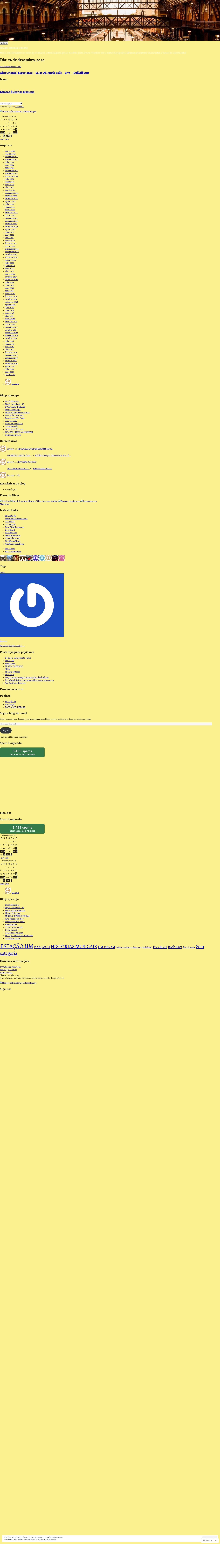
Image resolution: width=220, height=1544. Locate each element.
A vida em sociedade (14, 423)
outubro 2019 (11, 276)
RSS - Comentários (13, 551)
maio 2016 (9, 346)
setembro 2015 (11, 363)
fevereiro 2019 (11, 296)
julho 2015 (9, 369)
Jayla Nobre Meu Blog (14, 415)
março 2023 (10, 190)
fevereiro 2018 (11, 321)
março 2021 (10, 240)
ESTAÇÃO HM (16, 946)
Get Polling (10, 521)
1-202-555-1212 (6, 972)
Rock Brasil (10, 530)
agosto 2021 (10, 229)
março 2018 (10, 318)
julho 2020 (9, 262)
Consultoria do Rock (14, 429)
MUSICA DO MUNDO (14, 666)
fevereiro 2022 (11, 212)
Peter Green (10, 663)
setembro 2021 (11, 226)
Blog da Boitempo (12, 409)
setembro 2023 (11, 176)
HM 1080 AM (106, 947)
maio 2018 (9, 313)
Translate (19, 106)
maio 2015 (9, 371)
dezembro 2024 (11, 156)
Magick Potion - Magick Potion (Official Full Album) (27, 677)
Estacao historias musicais (17, 92)
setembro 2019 (11, 279)
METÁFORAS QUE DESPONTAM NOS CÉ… (35, 448)
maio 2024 (9, 165)
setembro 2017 (11, 332)
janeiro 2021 (10, 246)
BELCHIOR (9, 674)
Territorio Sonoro (12, 535)
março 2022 (10, 209)
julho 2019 (9, 282)
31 (11, 136)
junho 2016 (9, 344)
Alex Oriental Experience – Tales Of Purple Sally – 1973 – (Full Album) (44, 73)
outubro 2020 (11, 254)
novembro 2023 (11, 173)
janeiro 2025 (10, 153)
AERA (7, 669)
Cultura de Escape (13, 435)
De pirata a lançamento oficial (18, 658)
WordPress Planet (12, 541)
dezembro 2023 (11, 170)
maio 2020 (9, 268)
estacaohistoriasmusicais (16, 518)
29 (7, 136)
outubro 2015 (11, 360)
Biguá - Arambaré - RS (14, 404)
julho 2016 (9, 341)
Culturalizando (11, 426)
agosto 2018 (10, 304)
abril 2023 (9, 187)
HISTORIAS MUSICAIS (74, 946)
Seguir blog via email (13, 713)
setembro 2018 (11, 302)
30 (9, 136)
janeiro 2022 (10, 215)
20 (1, 132)
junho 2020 (10, 265)
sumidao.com (11, 421)
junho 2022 (10, 207)
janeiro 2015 (10, 374)
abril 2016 (9, 349)
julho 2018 (9, 307)
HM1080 (2, 572)
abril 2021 (9, 237)
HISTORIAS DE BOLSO (26, 462)
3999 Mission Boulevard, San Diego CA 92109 (10, 968)
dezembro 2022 (11, 193)
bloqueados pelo (25, 753)
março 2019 (10, 293)
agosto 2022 (10, 201)
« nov (2, 139)
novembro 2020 (12, 251)
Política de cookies (51, 1540)
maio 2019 (9, 288)
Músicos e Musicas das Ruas (128, 947)
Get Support (10, 524)
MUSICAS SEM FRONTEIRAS (17, 412)
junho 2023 (9, 181)
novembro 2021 (11, 221)
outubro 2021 (11, 223)
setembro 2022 (11, 198)
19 (16, 129)
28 (4, 136)
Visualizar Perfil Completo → (12, 646)
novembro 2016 (11, 335)
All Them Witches (12, 671)
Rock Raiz (175, 947)
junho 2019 (9, 285)
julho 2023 (9, 179)
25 (14, 132)
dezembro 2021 (11, 218)
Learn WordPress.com (14, 527)
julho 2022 (9, 204)
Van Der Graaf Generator (15, 683)
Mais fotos (4, 504)
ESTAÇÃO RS (10, 516)
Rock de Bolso (11, 532)
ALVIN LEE (9, 660)
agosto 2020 (10, 260)
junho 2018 (9, 310)
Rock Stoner (189, 947)
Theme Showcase (12, 538)
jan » (7, 139)
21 (4, 132)
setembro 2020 (11, 257)
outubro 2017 (11, 330)
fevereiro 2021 (11, 243)
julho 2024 (9, 162)
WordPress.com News (14, 544)
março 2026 (10, 151)
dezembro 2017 (11, 327)
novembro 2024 (11, 159)
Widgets (4, 43)
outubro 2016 (11, 338)
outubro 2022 (11, 195)
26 (16, 132)
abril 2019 (9, 290)
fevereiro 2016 (11, 352)
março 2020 (10, 274)
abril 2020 (9, 271)
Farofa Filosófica (12, 401)
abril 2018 (9, 316)
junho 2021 (9, 232)
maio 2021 (9, 235)
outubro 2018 (11, 299)
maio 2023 (9, 184)
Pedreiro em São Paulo (15, 418)
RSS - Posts (10, 548)
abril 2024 (9, 167)
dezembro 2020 (12, 249)
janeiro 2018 (10, 324)
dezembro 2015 (11, 355)
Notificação (10, 704)
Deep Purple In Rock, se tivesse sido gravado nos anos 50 (29, 680)
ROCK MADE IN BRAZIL (15, 407)
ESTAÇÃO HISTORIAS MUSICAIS (14, 48)
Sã (18, 475)
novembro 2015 (11, 358)
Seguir (6, 730)
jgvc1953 (10, 448)
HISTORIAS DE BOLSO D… (18, 468)
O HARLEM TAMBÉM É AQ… (19, 455)
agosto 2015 (10, 366)
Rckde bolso (147, 947)
